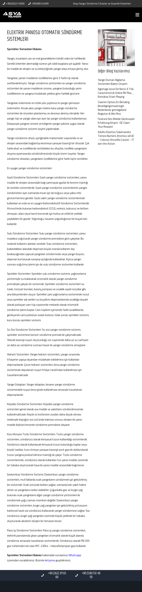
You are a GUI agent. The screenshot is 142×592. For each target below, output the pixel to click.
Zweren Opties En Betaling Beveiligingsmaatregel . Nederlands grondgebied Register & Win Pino (113, 108)
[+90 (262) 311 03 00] (44, 575)
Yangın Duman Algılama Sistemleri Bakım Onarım (112, 82)
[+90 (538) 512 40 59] (78, 575)
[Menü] (137, 14)
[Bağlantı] (12, 15)
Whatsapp (75, 555)
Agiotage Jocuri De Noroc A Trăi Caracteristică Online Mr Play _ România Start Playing (116, 93)
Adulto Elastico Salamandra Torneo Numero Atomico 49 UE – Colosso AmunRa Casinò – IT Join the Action (116, 138)
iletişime (50, 560)
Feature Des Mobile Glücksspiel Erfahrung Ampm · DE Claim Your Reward (116, 123)
